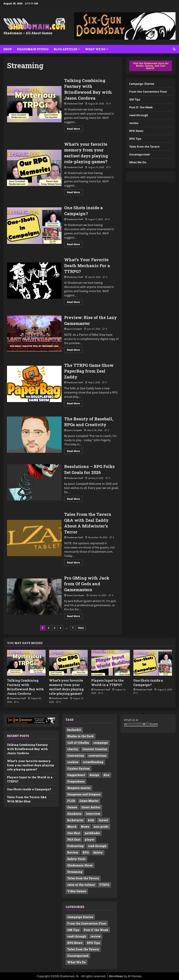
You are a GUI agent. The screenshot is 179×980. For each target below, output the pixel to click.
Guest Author (90, 807)
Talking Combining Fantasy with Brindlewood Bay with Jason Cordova (34, 104)
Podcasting (75, 846)
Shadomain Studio (32, 49)
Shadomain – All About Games (27, 33)
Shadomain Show (80, 865)
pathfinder (92, 833)
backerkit (74, 730)
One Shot (73, 833)
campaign (100, 742)
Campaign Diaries (141, 84)
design (94, 775)
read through (97, 846)
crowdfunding (93, 762)
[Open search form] (174, 49)
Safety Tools (76, 859)
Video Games (76, 891)
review (134, 123)
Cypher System (78, 768)
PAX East (73, 839)
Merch (72, 826)
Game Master (89, 801)
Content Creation (95, 749)
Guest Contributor (75, 595)
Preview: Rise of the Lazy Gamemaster (34, 333)
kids (91, 820)
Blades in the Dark (80, 736)
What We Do (95, 49)
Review (72, 852)
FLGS (71, 801)
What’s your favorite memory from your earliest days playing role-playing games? (34, 168)
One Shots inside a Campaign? (34, 225)
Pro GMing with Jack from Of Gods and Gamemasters (34, 596)
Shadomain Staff (75, 103)
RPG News (136, 131)
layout (103, 820)
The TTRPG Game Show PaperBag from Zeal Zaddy (34, 384)
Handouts (74, 813)
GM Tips (134, 99)
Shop (7, 49)
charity (72, 749)
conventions (97, 755)
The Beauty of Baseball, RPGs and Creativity (34, 435)
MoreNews (116, 976)
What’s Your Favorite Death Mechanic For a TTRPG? (34, 280)
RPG (86, 852)
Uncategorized (139, 154)
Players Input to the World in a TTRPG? (107, 682)
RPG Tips (135, 139)
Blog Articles (65, 49)
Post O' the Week (141, 107)
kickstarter (75, 820)
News (85, 826)
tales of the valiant (81, 884)
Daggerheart (76, 775)
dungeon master (79, 788)
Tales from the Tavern (144, 147)
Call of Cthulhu (78, 742)
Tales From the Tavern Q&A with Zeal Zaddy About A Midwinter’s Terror (34, 538)
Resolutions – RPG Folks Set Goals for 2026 (34, 482)
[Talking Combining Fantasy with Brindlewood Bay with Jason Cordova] (26, 662)
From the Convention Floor (148, 92)
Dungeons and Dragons (84, 794)
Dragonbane (76, 781)
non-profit (101, 826)
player (89, 839)
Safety (98, 852)
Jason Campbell (74, 328)
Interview (93, 813)
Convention (75, 755)
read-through (138, 115)
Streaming (74, 872)
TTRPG (104, 884)
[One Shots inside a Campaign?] (152, 662)
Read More (75, 129)
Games (72, 807)
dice (106, 775)
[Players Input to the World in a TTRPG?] (110, 662)
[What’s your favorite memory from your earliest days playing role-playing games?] (68, 662)
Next (81, 627)
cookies (72, 762)
